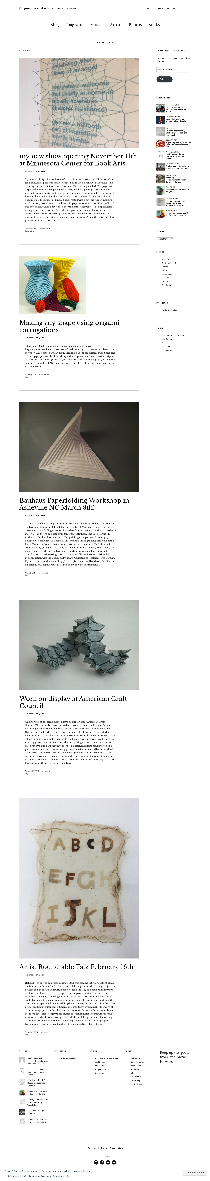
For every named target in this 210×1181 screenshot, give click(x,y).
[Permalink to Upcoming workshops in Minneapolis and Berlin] (160, 120)
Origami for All (168, 346)
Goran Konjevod (169, 263)
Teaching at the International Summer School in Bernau (176, 180)
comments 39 (44, 375)
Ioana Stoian (167, 267)
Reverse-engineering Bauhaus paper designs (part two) (176, 133)
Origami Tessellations (34, 8)
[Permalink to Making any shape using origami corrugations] (52, 313)
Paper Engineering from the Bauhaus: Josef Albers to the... (178, 144)
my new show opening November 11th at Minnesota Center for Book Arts (78, 159)
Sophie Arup (167, 281)
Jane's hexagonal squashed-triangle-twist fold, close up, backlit (37, 1061)
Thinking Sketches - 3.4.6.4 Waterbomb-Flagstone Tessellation (38, 1102)
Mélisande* (166, 343)
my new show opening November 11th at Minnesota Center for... (176, 203)
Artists (116, 24)
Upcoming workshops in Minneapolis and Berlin (177, 120)
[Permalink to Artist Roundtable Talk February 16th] (79, 957)
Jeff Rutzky (167, 270)
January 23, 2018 (172, 152)
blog (147, 8)
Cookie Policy (64, 1176)
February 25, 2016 (32, 771)
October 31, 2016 (31, 229)
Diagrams (74, 24)
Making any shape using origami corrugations (69, 326)
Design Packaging (169, 310)
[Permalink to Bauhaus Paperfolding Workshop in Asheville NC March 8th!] (79, 491)
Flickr (108, 1164)
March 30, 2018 (172, 140)
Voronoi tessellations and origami (177, 190)
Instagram (96, 1164)
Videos (97, 24)
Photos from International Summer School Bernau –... (178, 167)
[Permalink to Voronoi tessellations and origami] (160, 190)
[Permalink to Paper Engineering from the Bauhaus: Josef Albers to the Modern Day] (160, 143)
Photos (135, 24)
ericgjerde (40, 171)
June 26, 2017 (171, 187)
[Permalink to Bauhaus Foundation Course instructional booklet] (160, 155)
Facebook (102, 1164)
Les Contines (167, 278)
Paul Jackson (167, 350)
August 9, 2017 (171, 175)
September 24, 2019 (173, 117)
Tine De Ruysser (168, 285)
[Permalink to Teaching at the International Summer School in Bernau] (160, 178)
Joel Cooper (167, 339)
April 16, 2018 (171, 128)
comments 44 (45, 229)
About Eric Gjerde (160, 8)
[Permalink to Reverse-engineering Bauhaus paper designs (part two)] (160, 131)
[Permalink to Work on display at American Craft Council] (79, 689)
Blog (54, 24)
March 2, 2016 (30, 573)
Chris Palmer (167, 259)
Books (154, 24)
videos (31, 231)
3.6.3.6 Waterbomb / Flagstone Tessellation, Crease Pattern (36, 1083)
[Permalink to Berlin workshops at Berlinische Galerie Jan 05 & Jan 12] (160, 108)
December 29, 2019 (173, 105)
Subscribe (164, 79)
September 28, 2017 (173, 164)
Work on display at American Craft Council (73, 702)
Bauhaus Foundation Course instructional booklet (175, 156)
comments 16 (45, 1032)
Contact (175, 8)
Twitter (114, 1164)
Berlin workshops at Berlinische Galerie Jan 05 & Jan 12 (177, 109)
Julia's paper (167, 274)
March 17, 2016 (30, 375)
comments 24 (46, 771)
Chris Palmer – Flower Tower (173, 335)
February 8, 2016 (31, 1032)
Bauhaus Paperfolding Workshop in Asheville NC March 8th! (74, 504)
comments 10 (43, 573)
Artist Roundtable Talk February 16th (76, 967)
